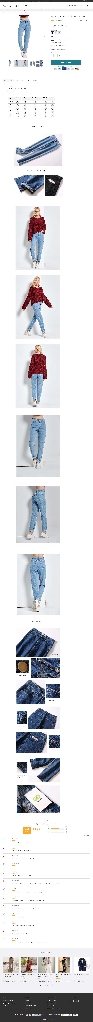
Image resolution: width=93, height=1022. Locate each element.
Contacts (6, 997)
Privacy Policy (28, 1003)
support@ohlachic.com (10, 1003)
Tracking (38, 1)
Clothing (9, 12)
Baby (56, 1)
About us (27, 1000)
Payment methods (51, 1000)
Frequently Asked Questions (54, 1008)
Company (27, 997)
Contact (45, 1)
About (31, 1)
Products (10, 1)
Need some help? (51, 997)
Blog (51, 1)
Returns (25, 1)
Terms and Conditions (30, 1005)
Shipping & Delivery (51, 1003)
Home (4, 1)
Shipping (18, 1)
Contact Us (28, 1008)
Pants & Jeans (16, 12)
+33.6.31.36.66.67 (9, 1000)
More (88, 10)
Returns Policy (50, 1005)
